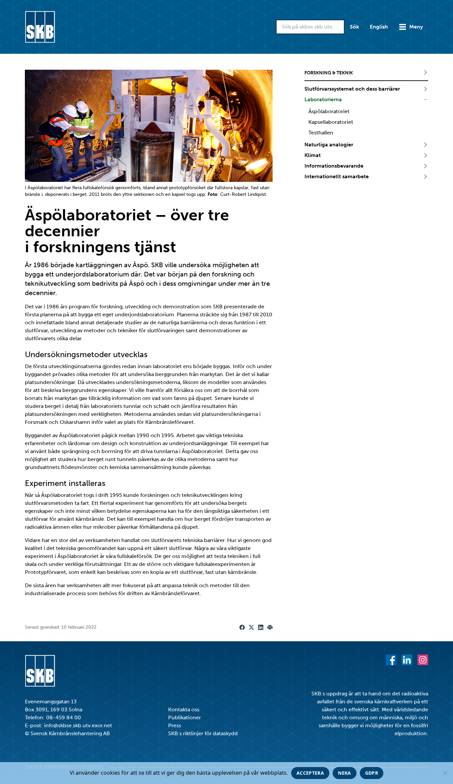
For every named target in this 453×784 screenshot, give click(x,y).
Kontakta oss (183, 709)
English (379, 27)
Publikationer (184, 717)
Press (174, 725)
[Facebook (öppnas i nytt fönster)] (391, 660)
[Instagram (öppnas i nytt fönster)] (423, 660)
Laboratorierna (323, 99)
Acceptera (310, 773)
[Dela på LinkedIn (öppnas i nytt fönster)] (260, 627)
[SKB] (40, 671)
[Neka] (444, 773)
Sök (354, 27)
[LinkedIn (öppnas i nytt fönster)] (407, 660)
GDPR (371, 773)
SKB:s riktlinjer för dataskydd (203, 733)
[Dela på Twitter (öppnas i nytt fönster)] (251, 627)
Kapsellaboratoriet (330, 122)
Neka (344, 773)
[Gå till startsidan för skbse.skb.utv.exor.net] (40, 27)
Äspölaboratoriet (329, 111)
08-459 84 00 (63, 717)
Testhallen (320, 132)
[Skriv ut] (270, 627)
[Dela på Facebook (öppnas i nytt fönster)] (242, 627)
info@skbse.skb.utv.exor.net (78, 725)
